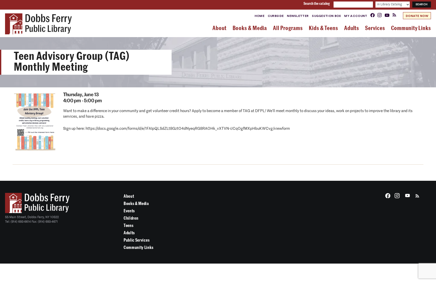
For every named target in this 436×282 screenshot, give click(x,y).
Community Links (138, 247)
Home (259, 15)
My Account (355, 15)
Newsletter (298, 15)
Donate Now (417, 15)
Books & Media (136, 203)
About (129, 196)
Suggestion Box (326, 15)
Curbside (276, 15)
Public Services (137, 240)
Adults (129, 233)
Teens (128, 225)
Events (129, 211)
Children (131, 218)
